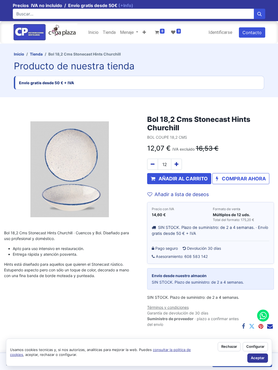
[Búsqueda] (259, 14)
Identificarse (220, 32)
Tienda (36, 54)
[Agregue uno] (176, 164)
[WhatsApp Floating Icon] (263, 315)
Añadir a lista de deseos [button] (181, 194)
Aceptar (257, 358)
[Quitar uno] (152, 164)
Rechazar (229, 346)
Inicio (19, 54)
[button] (144, 32)
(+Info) (125, 5)
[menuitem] (93, 32)
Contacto (252, 32)
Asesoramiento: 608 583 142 (182, 256)
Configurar (255, 346)
